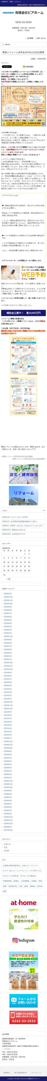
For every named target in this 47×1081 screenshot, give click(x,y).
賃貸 (4, 891)
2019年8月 (8, 794)
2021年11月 (8, 705)
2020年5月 (8, 764)
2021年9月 (8, 712)
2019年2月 (8, 814)
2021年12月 (8, 702)
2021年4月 (8, 728)
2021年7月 (8, 718)
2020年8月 (8, 755)
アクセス (7, 1049)
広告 (5, 847)
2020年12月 (8, 741)
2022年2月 (8, 695)
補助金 (32, 886)
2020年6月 (8, 761)
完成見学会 (12, 886)
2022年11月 (8, 666)
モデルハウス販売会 (28, 876)
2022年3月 (8, 692)
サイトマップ (36, 1073)
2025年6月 (8, 617)
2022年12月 (8, 663)
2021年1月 (8, 738)
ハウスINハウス (35, 871)
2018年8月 (8, 827)
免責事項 (7, 1073)
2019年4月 (8, 807)
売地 (40, 881)
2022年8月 (8, 676)
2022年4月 (8, 689)
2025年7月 (8, 613)
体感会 (16, 881)
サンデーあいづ (9, 871)
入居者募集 (25, 881)
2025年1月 (8, 633)
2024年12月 (8, 636)
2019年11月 (8, 784)
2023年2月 (8, 656)
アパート (34, 866)
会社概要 (30, 38)
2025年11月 (8, 600)
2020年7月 (8, 758)
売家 (4, 886)
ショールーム (22, 871)
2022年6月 (8, 682)
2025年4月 (8, 623)
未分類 (6, 851)
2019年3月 (8, 810)
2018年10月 (8, 823)
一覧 (43, 510)
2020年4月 (8, 768)
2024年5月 (8, 649)
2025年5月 (8, 620)
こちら (29, 305)
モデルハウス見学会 (10, 876)
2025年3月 (8, 627)
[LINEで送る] (28, 66)
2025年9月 (8, 607)
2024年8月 (8, 643)
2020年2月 (8, 774)
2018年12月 (8, 817)
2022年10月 (8, 669)
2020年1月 (8, 778)
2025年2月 (8, 630)
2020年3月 (8, 771)
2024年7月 (8, 646)
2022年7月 (8, 679)
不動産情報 (7, 881)
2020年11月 (8, 745)
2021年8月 (8, 715)
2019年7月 (8, 797)
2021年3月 (8, 732)
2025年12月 (8, 597)
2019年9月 (8, 791)
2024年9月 (8, 640)
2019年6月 (8, 801)
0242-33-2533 (23, 22)
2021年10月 (8, 709)
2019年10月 (8, 787)
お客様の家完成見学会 (11, 866)
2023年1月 (8, 659)
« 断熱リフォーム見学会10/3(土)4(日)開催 (17, 456)
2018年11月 (8, 820)
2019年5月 (8, 804)
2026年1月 (8, 594)
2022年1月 (8, 699)
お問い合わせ (41, 38)
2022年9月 (8, 673)
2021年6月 (8, 722)
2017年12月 (8, 830)
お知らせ (7, 844)
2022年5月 (8, 686)
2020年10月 (8, 748)
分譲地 (33, 881)
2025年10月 (8, 604)
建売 (26, 886)
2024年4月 (8, 653)
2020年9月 (8, 751)
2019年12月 (8, 781)
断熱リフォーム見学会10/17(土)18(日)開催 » (29, 459)
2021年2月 (8, 735)
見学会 (39, 886)
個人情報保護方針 (20, 1073)
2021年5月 (8, 725)
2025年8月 (8, 610)
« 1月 (8, 579)
